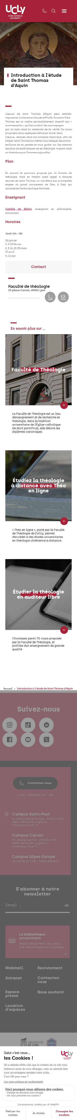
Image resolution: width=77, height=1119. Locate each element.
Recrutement (50, 968)
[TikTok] (28, 725)
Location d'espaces (15, 1008)
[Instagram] (9, 725)
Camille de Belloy (18, 208)
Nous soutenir (51, 992)
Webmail (14, 968)
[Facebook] (9, 739)
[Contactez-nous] (44, 11)
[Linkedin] (46, 725)
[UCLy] (15, 12)
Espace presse (12, 994)
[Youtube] (28, 739)
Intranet (13, 978)
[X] (46, 739)
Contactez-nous (40, 783)
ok (67, 905)
